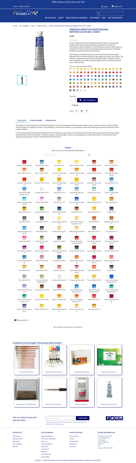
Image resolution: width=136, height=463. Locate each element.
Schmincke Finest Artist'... (109, 404)
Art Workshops (115, 18)
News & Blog (45, 457)
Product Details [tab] (36, 120)
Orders (71, 439)
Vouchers (72, 446)
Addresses (73, 444)
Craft (61, 18)
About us (44, 441)
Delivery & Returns (47, 436)
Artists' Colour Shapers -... (54, 404)
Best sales (16, 441)
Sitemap (44, 452)
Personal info (73, 436)
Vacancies (44, 446)
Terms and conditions (48, 439)
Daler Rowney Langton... (109, 372)
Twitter (112, 418)
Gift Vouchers (17, 444)
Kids (104, 18)
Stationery (95, 18)
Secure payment (46, 444)
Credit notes (73, 441)
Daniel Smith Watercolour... (54, 372)
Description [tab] (21, 120)
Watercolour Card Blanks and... (26, 404)
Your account (75, 432)
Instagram (121, 418)
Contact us (45, 449)
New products (17, 439)
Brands (15, 446)
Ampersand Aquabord (81, 372)
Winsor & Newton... (81, 404)
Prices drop (17, 436)
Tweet (82, 111)
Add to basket (87, 100)
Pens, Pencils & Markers (76, 18)
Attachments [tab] (50, 120)
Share (77, 111)
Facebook (108, 418)
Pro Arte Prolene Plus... (26, 372)
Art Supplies (50, 18)
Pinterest (87, 111)
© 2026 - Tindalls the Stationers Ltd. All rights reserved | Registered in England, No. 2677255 (68, 460)
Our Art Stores (46, 454)
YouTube (117, 418)
